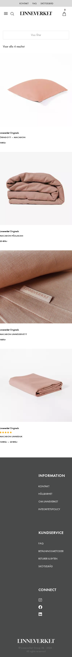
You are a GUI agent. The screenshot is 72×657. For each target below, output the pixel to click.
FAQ (41, 543)
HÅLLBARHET (45, 493)
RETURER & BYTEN (47, 558)
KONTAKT (43, 486)
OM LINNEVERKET (48, 501)
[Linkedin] (40, 614)
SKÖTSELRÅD (45, 566)
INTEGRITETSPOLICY (49, 509)
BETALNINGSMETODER (51, 551)
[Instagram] (40, 600)
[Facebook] (40, 607)
